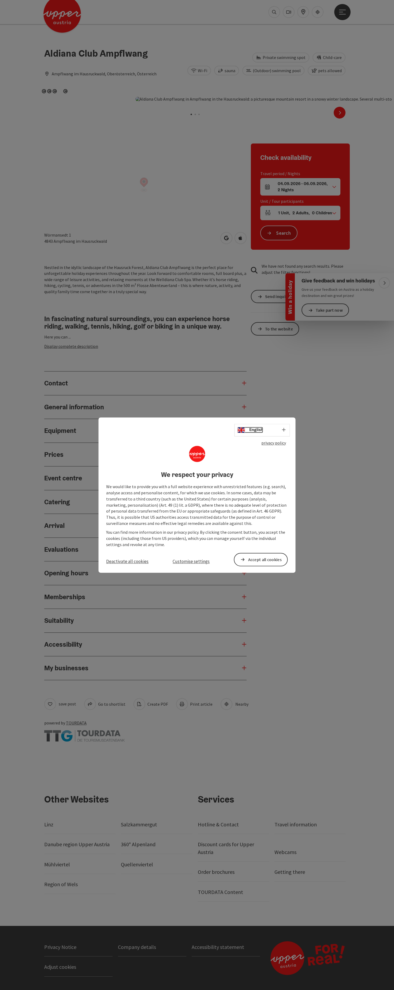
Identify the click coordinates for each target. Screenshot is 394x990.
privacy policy (273, 443)
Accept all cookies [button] (265, 559)
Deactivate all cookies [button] (127, 562)
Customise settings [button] (191, 562)
